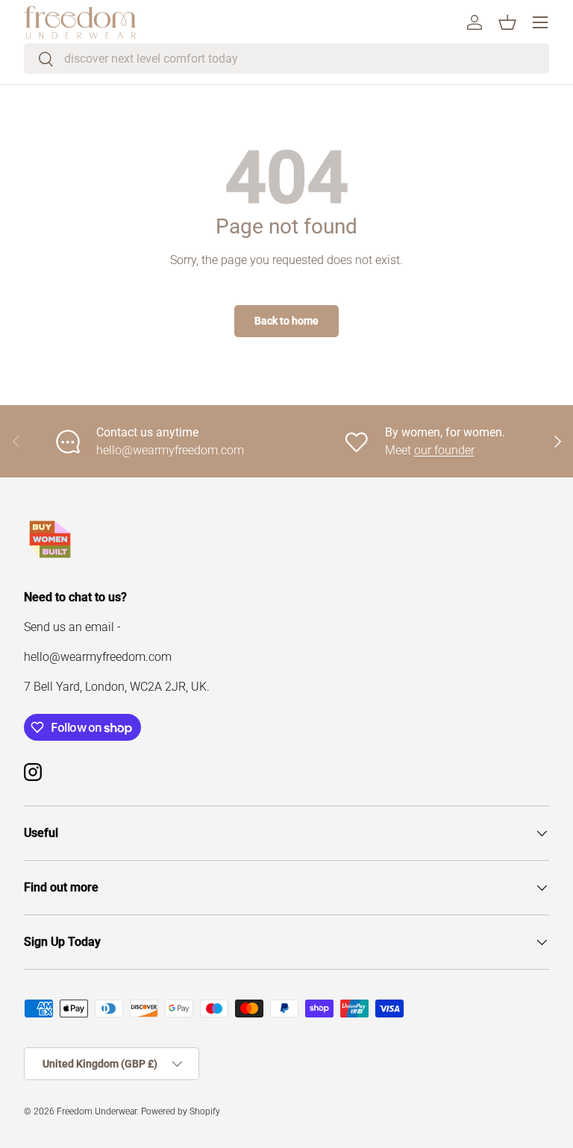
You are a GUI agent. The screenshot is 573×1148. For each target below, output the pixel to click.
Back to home (286, 321)
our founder (444, 450)
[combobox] (286, 58)
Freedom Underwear (97, 1111)
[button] (507, 22)
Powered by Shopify (180, 1111)
